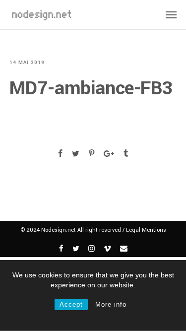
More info (110, 304)
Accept (71, 304)
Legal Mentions (146, 230)
